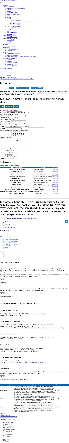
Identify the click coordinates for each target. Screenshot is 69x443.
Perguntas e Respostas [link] (13, 49)
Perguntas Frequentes (9, 227)
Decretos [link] (9, 11)
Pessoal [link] (9, 18)
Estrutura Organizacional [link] (13, 26)
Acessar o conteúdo (5, 415)
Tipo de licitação (4, 114)
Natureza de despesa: (6, 137)
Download (6, 226)
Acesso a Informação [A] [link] (10, 6)
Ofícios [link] (9, 17)
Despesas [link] (9, 43)
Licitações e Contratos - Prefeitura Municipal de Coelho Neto (20, 218)
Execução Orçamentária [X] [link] (10, 38)
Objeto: (2, 158)
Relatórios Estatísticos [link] (12, 55)
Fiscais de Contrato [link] (12, 65)
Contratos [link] (9, 61)
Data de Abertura (4, 119)
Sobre (4, 222)
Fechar (2, 251)
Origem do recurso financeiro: (8, 149)
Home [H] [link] (6, 5)
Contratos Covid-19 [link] (12, 64)
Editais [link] (8, 15)
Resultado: (3, 128)
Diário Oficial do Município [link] (14, 14)
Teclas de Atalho (7, 221)
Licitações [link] (9, 59)
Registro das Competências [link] (17, 28)
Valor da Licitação (5, 116)
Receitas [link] (9, 41)
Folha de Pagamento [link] (15, 20)
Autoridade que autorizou (7, 124)
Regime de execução (5, 123)
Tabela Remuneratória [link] (16, 23)
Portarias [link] (9, 9)
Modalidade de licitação (6, 112)
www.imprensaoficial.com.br (31, 351)
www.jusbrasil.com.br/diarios (39, 327)
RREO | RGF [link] (10, 40)
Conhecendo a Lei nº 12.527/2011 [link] (16, 8)
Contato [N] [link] (6, 47)
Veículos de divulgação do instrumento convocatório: (14, 126)
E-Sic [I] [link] (5, 52)
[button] (8, 416)
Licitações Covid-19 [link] (12, 62)
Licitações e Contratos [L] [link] (10, 58)
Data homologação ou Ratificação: (9, 130)
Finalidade (3, 117)
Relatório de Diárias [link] (15, 25)
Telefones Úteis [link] (11, 50)
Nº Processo (3, 110)
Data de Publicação (5, 121)
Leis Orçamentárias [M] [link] (9, 35)
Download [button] (55, 169)
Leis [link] (8, 31)
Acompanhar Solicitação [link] (13, 53)
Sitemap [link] (9, 29)
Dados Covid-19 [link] (11, 46)
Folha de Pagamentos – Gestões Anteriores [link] (21, 21)
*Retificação (6, 224)
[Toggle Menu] (0, 2)
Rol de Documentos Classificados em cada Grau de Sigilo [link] (22, 56)
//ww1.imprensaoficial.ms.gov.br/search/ (35, 362)
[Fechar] (0, 234)
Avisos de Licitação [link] (12, 32)
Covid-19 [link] (5, 44)
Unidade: (2, 139)
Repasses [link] (9, 34)
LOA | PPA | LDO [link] (12, 37)
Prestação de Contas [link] (12, 12)
